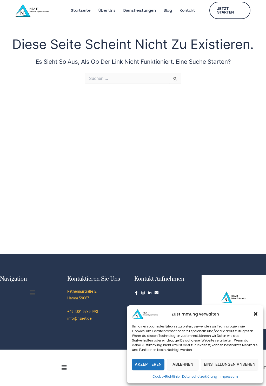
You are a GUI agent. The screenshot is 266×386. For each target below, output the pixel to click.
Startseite (81, 10)
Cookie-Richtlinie (165, 376)
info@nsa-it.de (79, 319)
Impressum (229, 376)
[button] (255, 314)
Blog (168, 10)
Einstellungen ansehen (229, 364)
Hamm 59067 (78, 298)
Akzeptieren (148, 364)
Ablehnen (182, 364)
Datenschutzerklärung (199, 376)
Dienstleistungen (139, 10)
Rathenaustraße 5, (82, 291)
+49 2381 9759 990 (82, 312)
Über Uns (107, 10)
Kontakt (187, 10)
